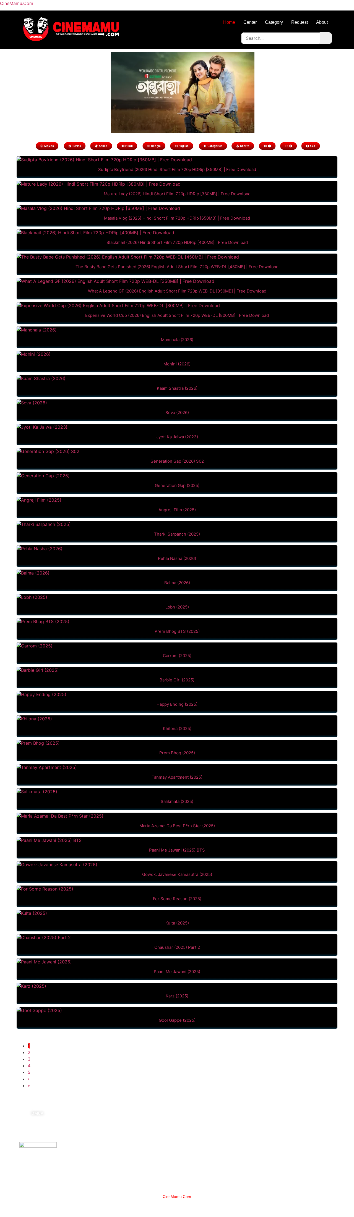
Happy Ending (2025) (177, 704)
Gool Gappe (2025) (177, 1020)
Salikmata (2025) (177, 801)
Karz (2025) (177, 996)
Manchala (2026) (177, 339)
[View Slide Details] (182, 131)
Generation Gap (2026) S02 (177, 461)
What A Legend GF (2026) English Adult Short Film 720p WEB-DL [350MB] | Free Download (177, 291)
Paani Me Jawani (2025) (177, 971)
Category (274, 22)
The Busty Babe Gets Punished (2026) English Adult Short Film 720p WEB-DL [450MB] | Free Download (177, 266)
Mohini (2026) (177, 364)
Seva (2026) (177, 412)
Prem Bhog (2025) (177, 752)
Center (250, 22)
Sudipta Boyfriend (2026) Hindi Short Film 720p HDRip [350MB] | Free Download (177, 169)
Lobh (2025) (177, 607)
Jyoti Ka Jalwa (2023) (177, 436)
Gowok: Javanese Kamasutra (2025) (177, 874)
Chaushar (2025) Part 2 (177, 947)
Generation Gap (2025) (177, 485)
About (322, 22)
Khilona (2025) (177, 728)
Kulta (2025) (177, 923)
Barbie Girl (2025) (177, 680)
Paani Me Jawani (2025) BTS (177, 850)
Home (229, 22)
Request (299, 22)
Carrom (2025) (177, 655)
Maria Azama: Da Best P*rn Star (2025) (177, 825)
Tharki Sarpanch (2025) (177, 534)
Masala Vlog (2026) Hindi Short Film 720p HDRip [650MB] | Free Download (177, 218)
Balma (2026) (177, 582)
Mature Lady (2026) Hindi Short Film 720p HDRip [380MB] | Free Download (177, 193)
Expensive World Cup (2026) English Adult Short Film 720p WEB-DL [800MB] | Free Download (177, 315)
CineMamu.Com (16, 3)
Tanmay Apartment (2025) (177, 777)
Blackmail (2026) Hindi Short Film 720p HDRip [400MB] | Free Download (177, 242)
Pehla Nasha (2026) (177, 558)
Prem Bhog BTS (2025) (177, 631)
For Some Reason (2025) (177, 898)
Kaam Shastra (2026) (177, 388)
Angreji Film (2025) (177, 509)
